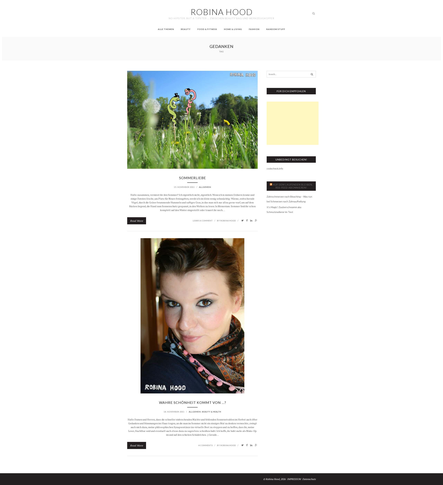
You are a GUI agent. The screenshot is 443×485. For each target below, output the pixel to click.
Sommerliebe (192, 178)
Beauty (186, 29)
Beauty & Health (211, 412)
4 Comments (205, 445)
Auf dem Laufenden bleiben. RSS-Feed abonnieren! (293, 186)
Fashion (254, 29)
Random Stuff (275, 29)
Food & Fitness (207, 29)
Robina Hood (228, 220)
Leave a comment (203, 220)
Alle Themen (166, 29)
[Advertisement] (293, 123)
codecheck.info (275, 168)
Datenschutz (309, 479)
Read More (136, 220)
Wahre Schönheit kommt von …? (192, 402)
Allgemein (205, 187)
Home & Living (233, 29)
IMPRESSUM (294, 479)
